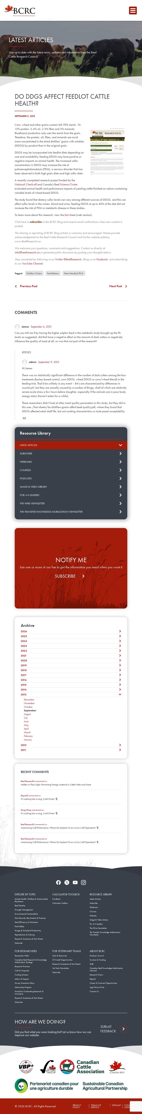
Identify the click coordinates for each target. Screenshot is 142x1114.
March (27, 732)
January (28, 739)
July (26, 717)
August (27, 714)
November (29, 703)
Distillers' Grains (34, 273)
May (26, 725)
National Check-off (26, 184)
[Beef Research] (21, 10)
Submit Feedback (108, 1028)
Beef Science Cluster (66, 184)
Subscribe (65, 576)
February (28, 736)
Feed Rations (53, 273)
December (29, 699)
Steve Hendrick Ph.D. (74, 273)
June (26, 721)
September (30, 710)
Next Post (115, 286)
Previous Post (28, 286)
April (26, 728)
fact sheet (70, 215)
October (28, 707)
